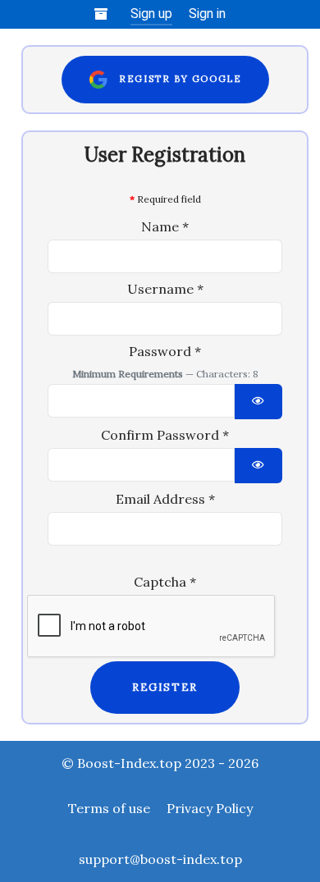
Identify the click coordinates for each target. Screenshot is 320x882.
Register (165, 687)
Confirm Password (165, 435)
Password (165, 351)
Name (165, 226)
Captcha (165, 582)
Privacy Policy (210, 808)
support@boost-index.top (160, 859)
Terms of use (109, 808)
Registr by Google (175, 79)
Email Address (165, 499)
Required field (165, 199)
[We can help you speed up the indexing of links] (103, 14)
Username (165, 289)
